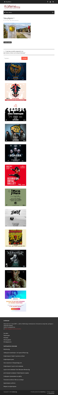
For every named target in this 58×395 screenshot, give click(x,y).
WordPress (43, 391)
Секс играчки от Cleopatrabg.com (13, 363)
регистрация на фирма (10, 373)
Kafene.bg (14, 391)
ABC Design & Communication (13, 329)
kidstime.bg (7, 349)
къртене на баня (20, 356)
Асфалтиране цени (9, 359)
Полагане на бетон (9, 379)
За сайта (6, 333)
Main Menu (9, 12)
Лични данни (7, 340)
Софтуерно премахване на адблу (13, 376)
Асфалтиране (7, 366)
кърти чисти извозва (17, 366)
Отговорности (7, 342)
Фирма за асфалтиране (10, 386)
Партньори (7, 335)
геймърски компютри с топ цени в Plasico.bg (16, 352)
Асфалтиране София (9, 356)
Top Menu (8, 2)
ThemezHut (51, 393)
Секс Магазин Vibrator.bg (23, 369)
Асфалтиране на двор (23, 373)
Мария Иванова (15, 20)
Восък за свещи (19, 379)
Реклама (6, 337)
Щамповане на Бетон (9, 383)
